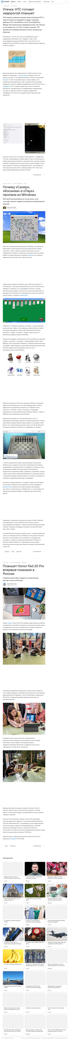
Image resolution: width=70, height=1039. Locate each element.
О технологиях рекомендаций (48, 1038)
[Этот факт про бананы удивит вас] (13, 959)
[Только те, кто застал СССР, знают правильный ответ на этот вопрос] (35, 959)
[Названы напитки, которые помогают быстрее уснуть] (57, 894)
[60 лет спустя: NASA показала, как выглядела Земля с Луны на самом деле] (57, 1025)
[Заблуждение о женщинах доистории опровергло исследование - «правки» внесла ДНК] (57, 981)
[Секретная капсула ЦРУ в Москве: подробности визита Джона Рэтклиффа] (57, 937)
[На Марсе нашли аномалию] (35, 1003)
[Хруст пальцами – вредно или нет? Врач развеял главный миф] (35, 1025)
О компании (6, 1038)
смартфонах (6, 86)
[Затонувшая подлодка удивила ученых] (13, 916)
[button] (17, 59)
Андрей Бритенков (11, 583)
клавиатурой (24, 295)
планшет (9, 623)
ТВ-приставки (22, 75)
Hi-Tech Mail (19, 183)
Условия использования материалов (33, 1038)
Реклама (11, 1038)
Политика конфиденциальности (61, 1038)
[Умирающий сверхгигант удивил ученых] (13, 981)
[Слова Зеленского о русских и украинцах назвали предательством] (35, 872)
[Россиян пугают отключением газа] (57, 1003)
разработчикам (7, 487)
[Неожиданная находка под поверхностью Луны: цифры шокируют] (35, 981)
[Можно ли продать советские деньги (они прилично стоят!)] (13, 1003)
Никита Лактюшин (11, 207)
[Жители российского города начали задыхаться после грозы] (57, 959)
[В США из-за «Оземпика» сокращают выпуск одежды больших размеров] (35, 916)
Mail (2, 1038)
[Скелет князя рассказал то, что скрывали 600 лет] (13, 894)
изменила (31, 255)
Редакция (23, 1038)
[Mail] (2, 1)
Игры (25, 183)
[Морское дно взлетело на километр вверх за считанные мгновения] (13, 872)
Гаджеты (24, 562)
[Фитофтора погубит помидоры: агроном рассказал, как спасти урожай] (13, 1025)
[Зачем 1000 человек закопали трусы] (35, 894)
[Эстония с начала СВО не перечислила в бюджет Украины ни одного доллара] (13, 937)
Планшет (5, 79)
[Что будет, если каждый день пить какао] (35, 937)
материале (13, 838)
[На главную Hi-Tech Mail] (6, 1)
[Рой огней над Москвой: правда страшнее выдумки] (57, 916)
